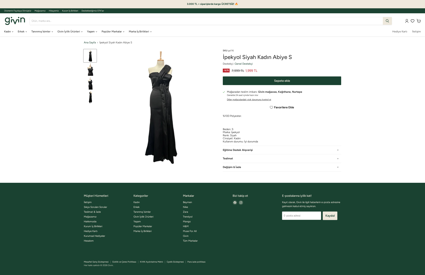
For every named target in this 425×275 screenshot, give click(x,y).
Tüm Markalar (190, 240)
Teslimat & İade (92, 211)
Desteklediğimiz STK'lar (93, 11)
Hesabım (89, 240)
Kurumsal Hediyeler (94, 235)
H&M (186, 226)
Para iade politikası (196, 262)
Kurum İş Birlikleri (70, 11)
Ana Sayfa (90, 42)
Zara (185, 211)
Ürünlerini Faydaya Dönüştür (17, 11)
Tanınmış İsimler (41, 31)
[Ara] (387, 21)
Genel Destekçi (244, 63)
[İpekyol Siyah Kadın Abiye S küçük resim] (90, 55)
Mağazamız (40, 11)
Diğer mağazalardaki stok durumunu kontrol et (249, 100)
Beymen (187, 202)
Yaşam (91, 31)
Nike (185, 207)
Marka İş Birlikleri (139, 31)
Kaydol (330, 216)
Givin (185, 235)
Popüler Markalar (112, 31)
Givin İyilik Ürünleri (69, 31)
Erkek (21, 31)
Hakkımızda (90, 221)
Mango (187, 221)
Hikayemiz (54, 11)
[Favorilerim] (412, 21)
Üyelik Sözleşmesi (175, 262)
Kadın (7, 31)
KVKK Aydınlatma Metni (151, 262)
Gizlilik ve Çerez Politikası (124, 262)
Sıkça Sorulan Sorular (95, 207)
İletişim (416, 31)
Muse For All (190, 231)
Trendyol (187, 216)
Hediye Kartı (399, 31)
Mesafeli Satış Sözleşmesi (96, 262)
